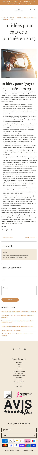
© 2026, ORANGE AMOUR (12, 450)
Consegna (19, 369)
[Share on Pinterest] (12, 230)
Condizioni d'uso (19, 373)
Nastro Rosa (19, 386)
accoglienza (19, 362)
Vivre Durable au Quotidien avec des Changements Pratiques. (17, 326)
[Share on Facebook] (2, 230)
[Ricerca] (31, 10)
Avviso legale (19, 377)
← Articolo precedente (7, 237)
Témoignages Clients (19, 382)
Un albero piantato (19, 384)
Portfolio (19, 364)
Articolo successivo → (31, 237)
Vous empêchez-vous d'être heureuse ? (11, 330)
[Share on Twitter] (7, 230)
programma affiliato (19, 379)
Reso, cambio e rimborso (19, 371)
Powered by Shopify (28, 450)
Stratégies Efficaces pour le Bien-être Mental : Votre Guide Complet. (18, 311)
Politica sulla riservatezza (19, 375)
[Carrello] (35, 10)
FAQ (19, 367)
